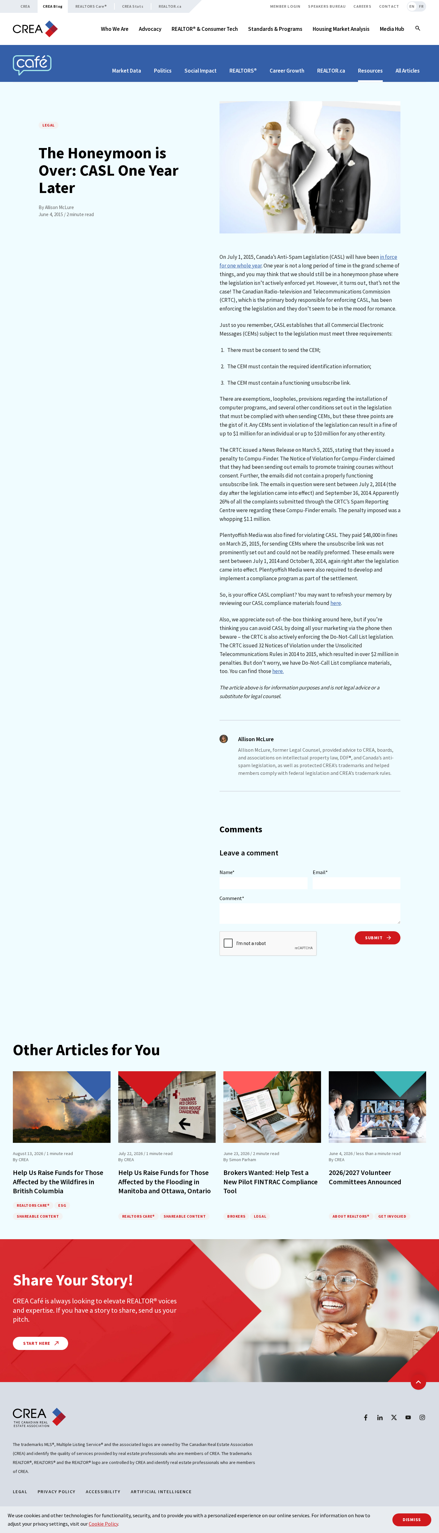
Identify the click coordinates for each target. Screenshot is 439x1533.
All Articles (408, 70)
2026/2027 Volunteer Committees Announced (365, 1177)
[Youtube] (408, 1417)
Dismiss (412, 1519)
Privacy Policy (57, 1491)
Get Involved (392, 1216)
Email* (320, 872)
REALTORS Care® (91, 6)
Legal (48, 125)
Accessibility (103, 1491)
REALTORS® (243, 70)
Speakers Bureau (327, 6)
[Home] (35, 29)
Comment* (232, 898)
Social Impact (200, 70)
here (335, 603)
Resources (370, 70)
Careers (362, 6)
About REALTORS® (351, 1216)
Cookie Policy (103, 1523)
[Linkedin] (380, 1417)
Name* (227, 872)
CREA (25, 6)
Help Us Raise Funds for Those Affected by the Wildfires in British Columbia (58, 1181)
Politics (163, 70)
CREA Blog (52, 6)
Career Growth (287, 70)
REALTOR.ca (170, 6)
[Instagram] (422, 1417)
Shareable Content (38, 1216)
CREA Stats (132, 6)
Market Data (126, 70)
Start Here (37, 1343)
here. (278, 671)
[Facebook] (366, 1417)
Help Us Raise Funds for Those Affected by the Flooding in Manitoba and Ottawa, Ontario (164, 1181)
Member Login (285, 6)
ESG (62, 1205)
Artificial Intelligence (161, 1491)
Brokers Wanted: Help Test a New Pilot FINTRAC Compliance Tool (270, 1181)
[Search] (417, 29)
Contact (389, 6)
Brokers (236, 1216)
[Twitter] (394, 1417)
